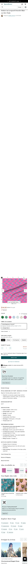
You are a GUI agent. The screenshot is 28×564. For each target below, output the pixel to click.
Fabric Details (5, 331)
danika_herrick (11, 15)
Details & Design (14, 388)
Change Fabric (6, 327)
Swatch (24, 340)
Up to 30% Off (12, 1)
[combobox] (20, 7)
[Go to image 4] (14, 303)
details (17, 1)
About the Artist (14, 460)
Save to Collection (13, 361)
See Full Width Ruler (14, 302)
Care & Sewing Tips (14, 454)
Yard (3, 340)
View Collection (6, 382)
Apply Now (5, 513)
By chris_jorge (3, 496)
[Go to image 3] (13, 303)
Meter (8, 340)
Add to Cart (14, 357)
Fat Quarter (16, 340)
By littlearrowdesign (19, 494)
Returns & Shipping (14, 457)
